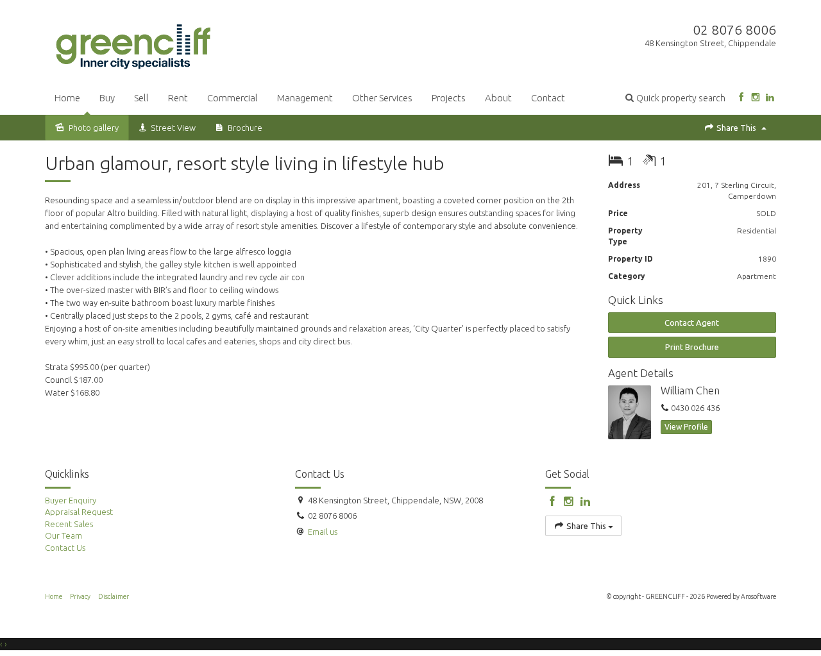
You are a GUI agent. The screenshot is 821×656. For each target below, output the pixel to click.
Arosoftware (758, 596)
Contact (548, 97)
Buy (107, 97)
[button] (675, 97)
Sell (141, 97)
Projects (449, 97)
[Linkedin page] (770, 97)
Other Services (382, 97)
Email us (322, 531)
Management (305, 97)
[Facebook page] (741, 97)
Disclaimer (113, 596)
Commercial (232, 97)
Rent (178, 97)
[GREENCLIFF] (134, 44)
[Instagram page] (755, 97)
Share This (736, 127)
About (498, 97)
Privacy (80, 596)
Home (67, 97)
